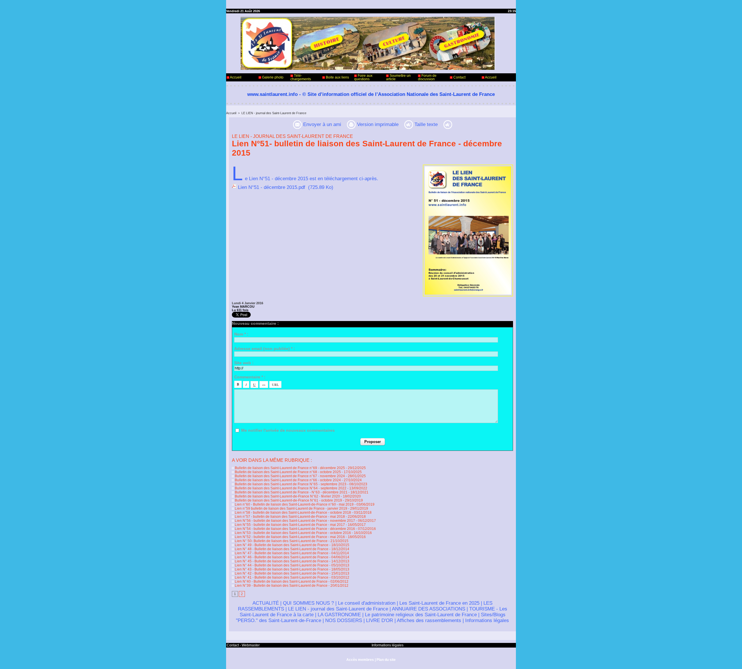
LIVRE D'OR (379, 620)
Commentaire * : (249, 377)
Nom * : (241, 334)
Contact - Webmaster (243, 645)
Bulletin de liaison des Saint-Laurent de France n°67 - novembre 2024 (289, 476)
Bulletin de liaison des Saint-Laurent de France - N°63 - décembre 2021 (291, 492)
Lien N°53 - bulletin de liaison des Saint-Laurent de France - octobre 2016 (292, 533)
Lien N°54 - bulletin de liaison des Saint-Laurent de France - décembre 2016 (294, 529)
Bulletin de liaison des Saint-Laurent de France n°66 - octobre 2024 (287, 480)
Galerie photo (272, 77)
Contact (458, 77)
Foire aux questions (363, 77)
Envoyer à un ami (321, 124)
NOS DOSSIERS (343, 620)
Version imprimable (377, 124)
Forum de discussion (427, 77)
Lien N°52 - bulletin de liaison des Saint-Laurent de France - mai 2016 (289, 537)
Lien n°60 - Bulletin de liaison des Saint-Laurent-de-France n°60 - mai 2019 (294, 504)
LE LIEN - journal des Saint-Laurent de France (273, 113)
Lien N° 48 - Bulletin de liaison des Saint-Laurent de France (281, 549)
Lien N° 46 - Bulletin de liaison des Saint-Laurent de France (281, 557)
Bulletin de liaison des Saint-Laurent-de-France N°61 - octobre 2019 (288, 500)
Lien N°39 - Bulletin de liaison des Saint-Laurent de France (281, 586)
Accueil (235, 77)
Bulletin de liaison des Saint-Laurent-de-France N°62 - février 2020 (287, 496)
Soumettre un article (398, 77)
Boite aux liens (337, 77)
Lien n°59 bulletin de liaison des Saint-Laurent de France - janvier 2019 (290, 508)
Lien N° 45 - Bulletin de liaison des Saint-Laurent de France (281, 561)
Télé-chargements (300, 77)
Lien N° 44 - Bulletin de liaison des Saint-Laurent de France (281, 565)
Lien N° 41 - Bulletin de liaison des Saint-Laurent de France (281, 577)
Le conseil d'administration (366, 603)
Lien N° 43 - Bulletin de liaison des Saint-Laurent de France (281, 569)
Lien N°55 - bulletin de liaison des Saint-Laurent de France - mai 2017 (289, 525)
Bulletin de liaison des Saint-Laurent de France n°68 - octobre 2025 (287, 472)
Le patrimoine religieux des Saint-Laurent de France (421, 614)
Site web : (244, 362)
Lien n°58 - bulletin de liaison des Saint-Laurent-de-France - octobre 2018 (292, 513)
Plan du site (386, 660)
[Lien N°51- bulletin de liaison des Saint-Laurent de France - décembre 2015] (468, 166)
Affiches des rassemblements (429, 620)
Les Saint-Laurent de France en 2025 (439, 603)
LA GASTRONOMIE (339, 614)
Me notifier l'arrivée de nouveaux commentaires (288, 430)
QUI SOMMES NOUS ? (308, 603)
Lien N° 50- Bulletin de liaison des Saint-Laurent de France (281, 541)
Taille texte (425, 124)
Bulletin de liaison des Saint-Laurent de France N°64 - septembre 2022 (290, 488)
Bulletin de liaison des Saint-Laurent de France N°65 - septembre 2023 (290, 484)
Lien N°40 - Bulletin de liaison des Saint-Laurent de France (281, 581)
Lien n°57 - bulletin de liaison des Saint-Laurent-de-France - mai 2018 (289, 517)
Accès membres (360, 660)
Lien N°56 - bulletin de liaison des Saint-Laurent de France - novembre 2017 (294, 521)
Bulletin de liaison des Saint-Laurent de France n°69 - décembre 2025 (289, 468)
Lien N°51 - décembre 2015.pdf (271, 187)
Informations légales (487, 620)
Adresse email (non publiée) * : (264, 348)
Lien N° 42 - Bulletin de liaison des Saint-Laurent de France (281, 573)
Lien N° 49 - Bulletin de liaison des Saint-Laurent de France (281, 545)
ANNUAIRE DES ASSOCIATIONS (428, 609)
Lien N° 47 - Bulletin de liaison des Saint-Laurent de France (281, 553)
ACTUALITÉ (265, 603)
